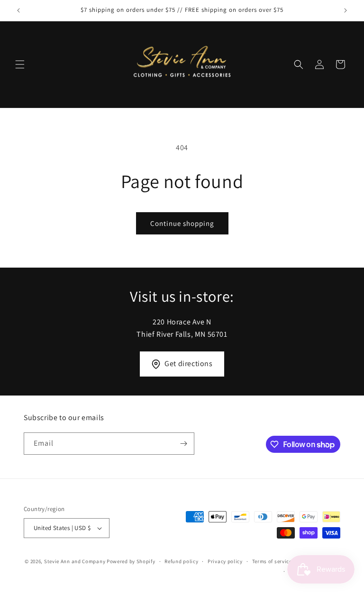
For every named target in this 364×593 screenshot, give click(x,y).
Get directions (188, 363)
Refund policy (181, 561)
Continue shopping (182, 223)
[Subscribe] (183, 443)
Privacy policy (225, 561)
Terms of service (272, 561)
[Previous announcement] (18, 10)
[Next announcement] (345, 10)
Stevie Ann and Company (74, 561)
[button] (19, 64)
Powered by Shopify (131, 561)
